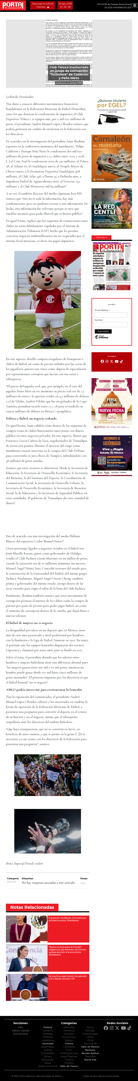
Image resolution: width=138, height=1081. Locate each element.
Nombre (99, 320)
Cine (69, 1050)
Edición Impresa (20, 1030)
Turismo (69, 1063)
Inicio (20, 1027)
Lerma (90, 1037)
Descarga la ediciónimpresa (43, 5)
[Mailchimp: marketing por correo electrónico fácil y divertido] (101, 338)
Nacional (11, 881)
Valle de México (90, 1047)
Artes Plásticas (69, 1056)
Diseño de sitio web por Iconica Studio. (101, 1076)
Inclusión (69, 1034)
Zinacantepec (90, 1034)
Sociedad (47, 1043)
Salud (48, 1063)
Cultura (69, 1043)
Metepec (90, 1030)
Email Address (102, 310)
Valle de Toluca (69, 1066)
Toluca (90, 1027)
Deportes (90, 1056)
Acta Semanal (20, 1034)
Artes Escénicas (69, 1053)
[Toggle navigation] (135, 5)
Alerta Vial (90, 1059)
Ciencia (69, 1059)
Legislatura (48, 1040)
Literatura (69, 1047)
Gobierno (47, 1030)
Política (48, 1027)
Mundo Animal (90, 1053)
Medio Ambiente (47, 1066)
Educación (48, 1059)
